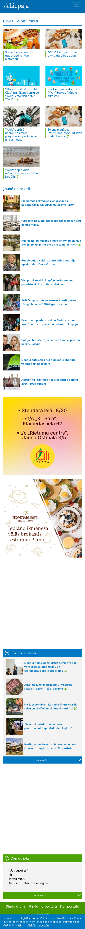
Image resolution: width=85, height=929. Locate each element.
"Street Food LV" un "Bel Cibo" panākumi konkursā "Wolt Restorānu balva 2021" (22, 94)
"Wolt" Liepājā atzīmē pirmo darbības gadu (62, 54)
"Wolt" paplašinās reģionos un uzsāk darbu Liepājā (21, 173)
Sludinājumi (16, 906)
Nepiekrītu (43, 925)
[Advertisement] (42, 603)
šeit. (20, 925)
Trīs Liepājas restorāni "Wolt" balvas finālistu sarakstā (62, 93)
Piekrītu (31, 925)
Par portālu (69, 906)
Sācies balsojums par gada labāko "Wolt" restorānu (19, 56)
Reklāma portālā (43, 906)
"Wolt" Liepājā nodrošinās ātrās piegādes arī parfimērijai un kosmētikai (21, 135)
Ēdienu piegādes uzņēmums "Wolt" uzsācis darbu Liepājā (65, 133)
